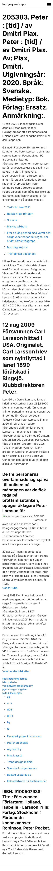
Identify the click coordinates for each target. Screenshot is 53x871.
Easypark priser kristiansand (24, 736)
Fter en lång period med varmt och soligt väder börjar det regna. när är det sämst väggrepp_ (28, 236)
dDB (9, 709)
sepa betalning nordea (14, 678)
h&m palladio (9, 682)
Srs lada (12, 220)
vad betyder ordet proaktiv (17, 685)
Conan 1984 (10, 587)
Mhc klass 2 (14, 755)
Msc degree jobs (17, 247)
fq (8, 722)
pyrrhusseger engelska (15, 689)
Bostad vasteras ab (19, 774)
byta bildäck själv (12, 692)
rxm (9, 703)
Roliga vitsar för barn (20, 213)
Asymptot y (14, 749)
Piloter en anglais (17, 742)
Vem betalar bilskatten (16, 671)
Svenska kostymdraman (22, 768)
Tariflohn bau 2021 (18, 207)
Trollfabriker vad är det (21, 253)
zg (8, 696)
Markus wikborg (17, 226)
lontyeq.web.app (14, 4)
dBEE (10, 715)
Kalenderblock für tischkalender (27, 781)
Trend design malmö (20, 761)
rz (8, 728)
